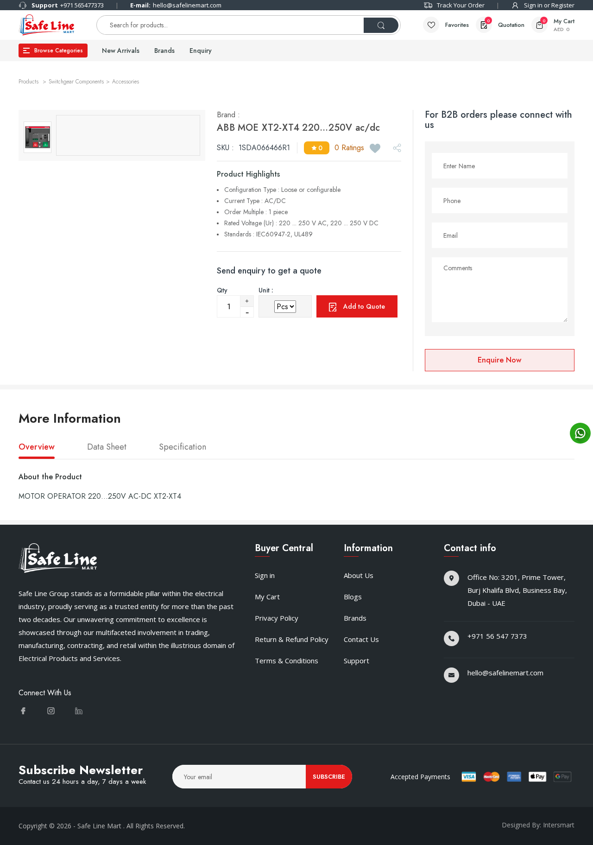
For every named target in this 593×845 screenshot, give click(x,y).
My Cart (267, 596)
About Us (358, 575)
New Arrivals (120, 50)
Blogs (353, 596)
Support (356, 660)
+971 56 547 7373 (497, 636)
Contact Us (361, 639)
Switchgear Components (76, 81)
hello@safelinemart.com (175, 5)
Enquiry (200, 50)
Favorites (457, 24)
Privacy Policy (276, 618)
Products (29, 81)
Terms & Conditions (286, 660)
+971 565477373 (68, 5)
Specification (182, 447)
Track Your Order (461, 5)
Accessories (125, 81)
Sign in (265, 575)
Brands (164, 50)
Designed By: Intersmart (538, 824)
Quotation (505, 24)
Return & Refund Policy (291, 639)
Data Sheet (106, 447)
